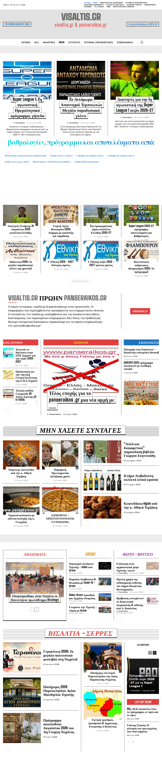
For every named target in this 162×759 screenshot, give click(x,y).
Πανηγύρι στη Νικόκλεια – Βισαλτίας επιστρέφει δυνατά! (141, 351)
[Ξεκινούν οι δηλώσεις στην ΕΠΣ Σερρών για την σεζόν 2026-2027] (8, 352)
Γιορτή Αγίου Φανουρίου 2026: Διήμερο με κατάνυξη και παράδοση (60, 231)
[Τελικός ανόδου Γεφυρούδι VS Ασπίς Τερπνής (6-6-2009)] (8, 393)
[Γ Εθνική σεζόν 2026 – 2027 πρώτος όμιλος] (101, 251)
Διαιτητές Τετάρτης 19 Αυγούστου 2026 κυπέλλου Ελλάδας (21, 229)
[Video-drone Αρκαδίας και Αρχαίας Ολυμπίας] (105, 597)
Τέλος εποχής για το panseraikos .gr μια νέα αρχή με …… (81, 400)
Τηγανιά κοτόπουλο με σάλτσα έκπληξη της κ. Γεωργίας (21, 518)
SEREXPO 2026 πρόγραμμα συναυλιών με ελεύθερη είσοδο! (138, 365)
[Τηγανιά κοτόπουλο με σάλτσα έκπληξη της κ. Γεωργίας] (21, 500)
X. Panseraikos (19, 123)
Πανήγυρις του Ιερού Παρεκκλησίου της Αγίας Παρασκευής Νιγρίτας (103, 676)
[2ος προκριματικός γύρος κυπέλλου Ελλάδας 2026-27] (101, 215)
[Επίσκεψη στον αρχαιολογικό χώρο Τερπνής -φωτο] (152, 566)
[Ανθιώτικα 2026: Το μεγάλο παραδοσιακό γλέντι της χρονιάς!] (20, 251)
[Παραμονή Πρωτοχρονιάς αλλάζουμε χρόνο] (60, 455)
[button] (142, 42)
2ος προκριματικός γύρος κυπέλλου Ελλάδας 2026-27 (101, 229)
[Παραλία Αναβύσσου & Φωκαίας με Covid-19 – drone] (105, 581)
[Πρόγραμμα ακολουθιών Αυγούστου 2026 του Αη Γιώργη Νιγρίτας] (22, 728)
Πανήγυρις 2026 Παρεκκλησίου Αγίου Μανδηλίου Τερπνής (59, 691)
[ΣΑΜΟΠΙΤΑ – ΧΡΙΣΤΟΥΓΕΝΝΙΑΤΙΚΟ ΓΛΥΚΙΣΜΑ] (60, 500)
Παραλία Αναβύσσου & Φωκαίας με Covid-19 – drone (82, 582)
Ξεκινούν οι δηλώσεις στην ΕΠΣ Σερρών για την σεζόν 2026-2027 (26, 355)
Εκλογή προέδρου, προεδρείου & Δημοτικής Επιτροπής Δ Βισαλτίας (102, 723)
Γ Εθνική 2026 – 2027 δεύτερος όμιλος (61, 263)
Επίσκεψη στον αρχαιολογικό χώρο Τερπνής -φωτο (127, 567)
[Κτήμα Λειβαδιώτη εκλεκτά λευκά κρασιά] (102, 479)
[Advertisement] (81, 187)
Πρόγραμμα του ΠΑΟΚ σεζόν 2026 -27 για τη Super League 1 (142, 681)
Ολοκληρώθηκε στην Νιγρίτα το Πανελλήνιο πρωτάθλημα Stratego (35, 598)
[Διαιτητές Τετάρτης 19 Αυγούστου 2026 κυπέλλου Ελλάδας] (20, 215)
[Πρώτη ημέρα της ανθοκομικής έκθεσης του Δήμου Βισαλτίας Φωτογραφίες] (152, 581)
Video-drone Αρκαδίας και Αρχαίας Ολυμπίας (82, 596)
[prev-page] (4, 410)
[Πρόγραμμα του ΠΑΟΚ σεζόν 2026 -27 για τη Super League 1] (143, 671)
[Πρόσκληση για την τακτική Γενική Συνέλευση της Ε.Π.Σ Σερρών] (8, 375)
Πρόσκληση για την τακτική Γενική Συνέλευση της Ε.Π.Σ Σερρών (26, 376)
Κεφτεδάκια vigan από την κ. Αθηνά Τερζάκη (140, 505)
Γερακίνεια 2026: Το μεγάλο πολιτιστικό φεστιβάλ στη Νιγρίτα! (60, 655)
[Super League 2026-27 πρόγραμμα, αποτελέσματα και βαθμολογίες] (141, 215)
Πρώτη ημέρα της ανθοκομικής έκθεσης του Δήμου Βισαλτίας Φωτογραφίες (129, 584)
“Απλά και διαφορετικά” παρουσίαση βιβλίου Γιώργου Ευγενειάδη (139, 450)
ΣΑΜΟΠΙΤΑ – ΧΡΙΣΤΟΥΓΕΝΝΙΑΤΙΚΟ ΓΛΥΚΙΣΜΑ (60, 518)
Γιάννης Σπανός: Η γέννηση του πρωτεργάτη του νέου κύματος (142, 728)
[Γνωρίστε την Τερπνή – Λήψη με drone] (105, 609)
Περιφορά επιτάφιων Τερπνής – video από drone (81, 567)
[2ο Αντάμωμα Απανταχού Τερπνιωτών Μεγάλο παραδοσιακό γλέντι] (81, 80)
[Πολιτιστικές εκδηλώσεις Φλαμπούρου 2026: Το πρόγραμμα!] (141, 251)
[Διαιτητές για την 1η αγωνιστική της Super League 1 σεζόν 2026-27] (134, 80)
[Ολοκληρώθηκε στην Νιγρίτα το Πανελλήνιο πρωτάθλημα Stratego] (35, 579)
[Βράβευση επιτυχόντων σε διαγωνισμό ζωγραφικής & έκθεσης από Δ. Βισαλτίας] (152, 600)
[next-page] (8, 410)
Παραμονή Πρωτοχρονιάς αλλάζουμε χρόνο (60, 473)
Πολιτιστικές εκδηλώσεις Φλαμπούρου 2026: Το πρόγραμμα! (141, 266)
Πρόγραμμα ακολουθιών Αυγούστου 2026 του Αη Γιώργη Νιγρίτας (58, 726)
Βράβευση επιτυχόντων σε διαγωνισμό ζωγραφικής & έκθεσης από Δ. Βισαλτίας (130, 603)
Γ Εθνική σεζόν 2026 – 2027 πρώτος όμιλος (101, 263)
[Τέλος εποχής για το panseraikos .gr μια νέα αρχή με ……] (81, 370)
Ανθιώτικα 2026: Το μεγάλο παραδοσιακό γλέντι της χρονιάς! (20, 265)
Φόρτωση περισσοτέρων (80, 281)
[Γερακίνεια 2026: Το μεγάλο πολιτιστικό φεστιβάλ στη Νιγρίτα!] (22, 657)
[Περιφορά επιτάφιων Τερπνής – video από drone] (105, 566)
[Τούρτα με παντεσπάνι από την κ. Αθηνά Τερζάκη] (21, 455)
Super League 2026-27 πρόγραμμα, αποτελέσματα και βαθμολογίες (141, 231)
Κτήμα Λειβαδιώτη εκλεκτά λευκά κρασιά (141, 477)
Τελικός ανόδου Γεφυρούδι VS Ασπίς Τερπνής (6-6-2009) (26, 395)
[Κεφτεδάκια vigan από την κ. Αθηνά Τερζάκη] (102, 507)
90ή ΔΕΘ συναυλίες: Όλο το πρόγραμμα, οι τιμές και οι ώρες (142, 712)
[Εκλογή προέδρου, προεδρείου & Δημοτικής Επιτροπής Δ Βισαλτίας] (103, 704)
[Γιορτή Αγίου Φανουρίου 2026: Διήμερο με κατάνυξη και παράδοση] (60, 215)
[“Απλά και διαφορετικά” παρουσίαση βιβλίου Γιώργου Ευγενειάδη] (102, 451)
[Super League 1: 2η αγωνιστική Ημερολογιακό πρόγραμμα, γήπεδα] (27, 80)
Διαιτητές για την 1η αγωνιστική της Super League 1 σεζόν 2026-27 (134, 105)
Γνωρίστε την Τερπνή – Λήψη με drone (83, 608)
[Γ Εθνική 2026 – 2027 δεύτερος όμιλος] (60, 251)
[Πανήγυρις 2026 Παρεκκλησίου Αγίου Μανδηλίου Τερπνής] (22, 692)
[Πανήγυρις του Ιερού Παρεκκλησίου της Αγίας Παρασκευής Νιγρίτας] (103, 657)
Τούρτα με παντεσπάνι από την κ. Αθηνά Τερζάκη (21, 473)
